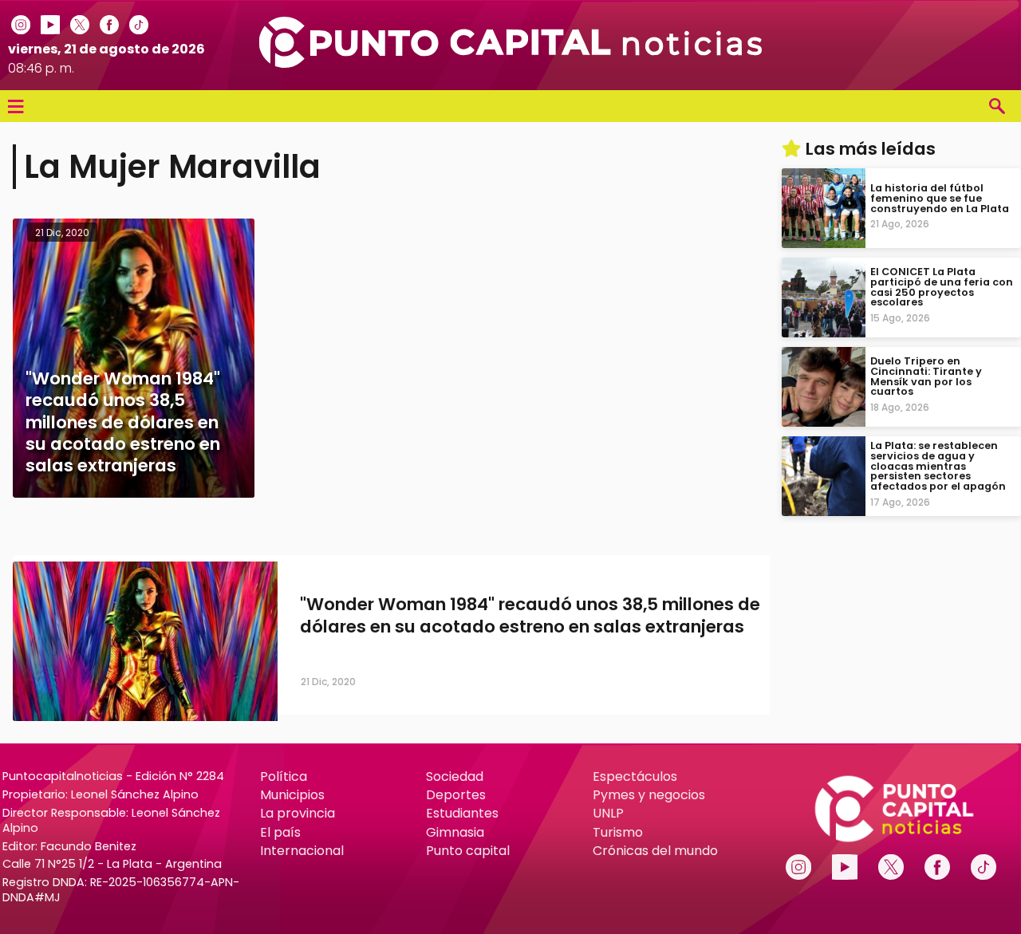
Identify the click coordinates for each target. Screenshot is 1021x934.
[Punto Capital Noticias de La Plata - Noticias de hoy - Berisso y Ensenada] (510, 63)
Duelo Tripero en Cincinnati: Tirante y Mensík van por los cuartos (926, 376)
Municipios (292, 795)
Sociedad (454, 776)
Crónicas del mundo (655, 850)
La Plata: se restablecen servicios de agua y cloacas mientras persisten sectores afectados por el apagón (938, 466)
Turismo (618, 832)
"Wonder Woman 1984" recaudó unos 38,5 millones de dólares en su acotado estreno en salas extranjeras (530, 616)
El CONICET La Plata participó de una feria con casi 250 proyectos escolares (941, 287)
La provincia (297, 813)
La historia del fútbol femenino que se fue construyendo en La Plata (939, 198)
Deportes (456, 795)
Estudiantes (462, 813)
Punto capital (468, 850)
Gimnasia (455, 832)
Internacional (302, 850)
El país (280, 832)
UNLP (608, 813)
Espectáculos (635, 776)
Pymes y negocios (649, 795)
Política (283, 776)
